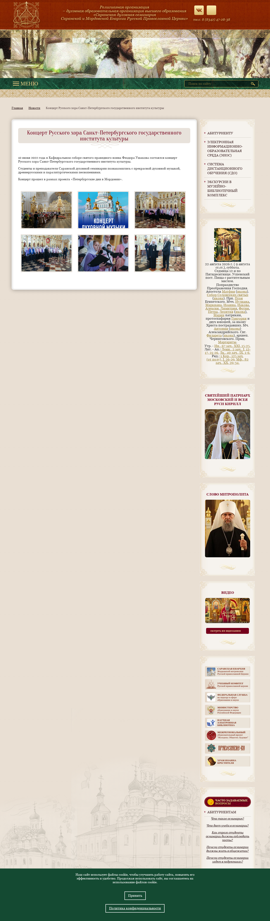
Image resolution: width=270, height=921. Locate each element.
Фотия (244, 308)
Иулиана (242, 302)
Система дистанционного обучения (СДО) (224, 168)
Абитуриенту (220, 133)
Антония (221, 329)
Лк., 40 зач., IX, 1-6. (235, 353)
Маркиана (213, 305)
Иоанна (229, 305)
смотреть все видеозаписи (225, 630)
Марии (218, 315)
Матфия (228, 291)
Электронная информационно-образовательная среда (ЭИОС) (225, 148)
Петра (213, 312)
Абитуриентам (221, 812)
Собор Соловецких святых (227, 295)
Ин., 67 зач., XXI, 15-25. (232, 346)
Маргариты (227, 342)
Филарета (214, 335)
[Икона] (227, 261)
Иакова (243, 305)
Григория (239, 318)
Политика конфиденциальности (135, 908)
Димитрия (228, 308)
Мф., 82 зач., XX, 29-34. (232, 361)
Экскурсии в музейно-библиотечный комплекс (222, 188)
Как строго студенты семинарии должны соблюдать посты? (227, 836)
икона (242, 291)
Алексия (212, 308)
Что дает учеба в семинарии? (228, 825)
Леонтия (226, 312)
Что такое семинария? (227, 818)
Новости (34, 108)
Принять (135, 896)
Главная (17, 108)
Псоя (239, 298)
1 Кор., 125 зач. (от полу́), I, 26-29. (225, 357)
